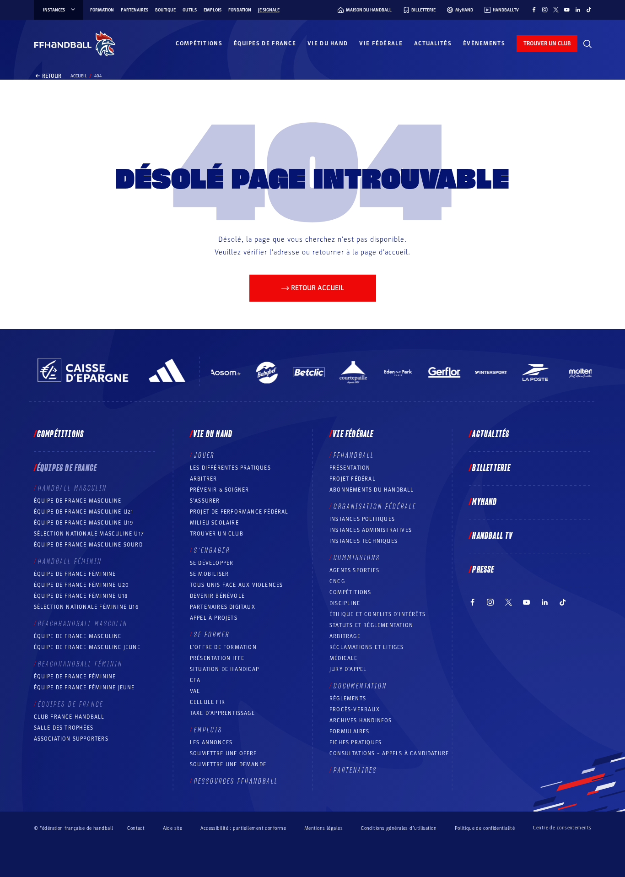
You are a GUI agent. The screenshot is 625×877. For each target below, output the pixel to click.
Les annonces (211, 742)
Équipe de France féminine (75, 574)
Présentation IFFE (217, 658)
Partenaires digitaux (222, 607)
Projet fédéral (352, 479)
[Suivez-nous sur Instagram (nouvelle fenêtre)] (545, 9)
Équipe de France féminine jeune (84, 687)
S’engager (212, 550)
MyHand (484, 502)
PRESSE (483, 569)
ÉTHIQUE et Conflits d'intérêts (377, 614)
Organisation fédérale (375, 506)
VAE (195, 691)
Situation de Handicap (224, 669)
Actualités (433, 43)
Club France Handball (69, 717)
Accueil (78, 76)
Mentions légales (323, 828)
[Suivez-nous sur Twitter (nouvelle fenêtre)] (556, 9)
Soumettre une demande (228, 764)
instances (54, 10)
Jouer (204, 455)
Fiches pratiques (355, 742)
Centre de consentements (562, 828)
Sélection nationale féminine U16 (86, 607)
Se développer (212, 563)
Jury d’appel (347, 669)
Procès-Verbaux (354, 709)
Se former (212, 635)
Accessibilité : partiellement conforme (243, 828)
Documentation (360, 686)
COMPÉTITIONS (350, 592)
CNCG (337, 581)
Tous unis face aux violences (236, 585)
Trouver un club (216, 534)
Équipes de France (265, 43)
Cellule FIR (207, 702)
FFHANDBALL (354, 455)
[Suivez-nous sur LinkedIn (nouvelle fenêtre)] (578, 9)
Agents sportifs (354, 570)
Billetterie (491, 468)
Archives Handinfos (360, 720)
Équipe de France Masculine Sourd (88, 544)
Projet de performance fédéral (239, 512)
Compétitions (199, 43)
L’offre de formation (223, 647)
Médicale (343, 658)
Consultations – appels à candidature (389, 753)
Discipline (344, 603)
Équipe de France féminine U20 (81, 585)
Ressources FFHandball (236, 781)
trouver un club (547, 43)
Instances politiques (362, 519)
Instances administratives (370, 530)
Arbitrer (203, 479)
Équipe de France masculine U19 (84, 523)
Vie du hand (327, 43)
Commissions (357, 558)
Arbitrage (345, 636)
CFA (195, 680)
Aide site (172, 828)
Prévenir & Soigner (219, 490)
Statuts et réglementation (371, 625)
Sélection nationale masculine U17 (89, 534)
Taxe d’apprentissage (222, 713)
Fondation (239, 10)
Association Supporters (71, 739)
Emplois (212, 10)
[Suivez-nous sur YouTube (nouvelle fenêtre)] (567, 9)
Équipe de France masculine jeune (87, 647)
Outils (190, 10)
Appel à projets (213, 618)
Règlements (347, 698)
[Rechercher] (587, 44)
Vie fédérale (381, 43)
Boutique (165, 10)
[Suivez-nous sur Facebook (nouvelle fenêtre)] (534, 9)
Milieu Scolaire (214, 523)
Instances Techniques (363, 541)
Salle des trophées (64, 728)
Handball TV (492, 536)
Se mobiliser (209, 574)
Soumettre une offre (223, 753)
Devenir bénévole (217, 596)
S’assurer (205, 501)
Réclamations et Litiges (366, 647)
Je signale (269, 10)
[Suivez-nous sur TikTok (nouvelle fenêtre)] (589, 9)
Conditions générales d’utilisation (398, 828)
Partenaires (134, 10)
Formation (102, 10)
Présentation (349, 468)
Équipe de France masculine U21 (84, 512)
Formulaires (349, 731)
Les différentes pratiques (230, 468)
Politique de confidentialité (485, 828)
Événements (484, 43)
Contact (136, 828)
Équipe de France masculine (78, 501)
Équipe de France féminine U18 (81, 596)
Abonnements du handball (371, 490)
